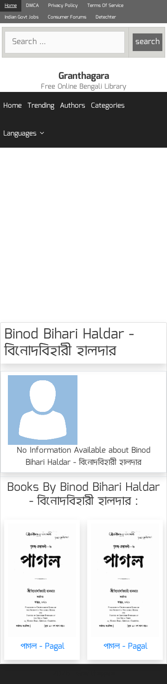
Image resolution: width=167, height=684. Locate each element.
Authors (72, 105)
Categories (108, 105)
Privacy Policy (63, 5)
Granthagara (83, 76)
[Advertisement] (83, 235)
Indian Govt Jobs (22, 17)
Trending (40, 105)
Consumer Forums (67, 17)
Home (11, 5)
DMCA (32, 5)
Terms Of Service (105, 5)
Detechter (106, 17)
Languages (20, 133)
